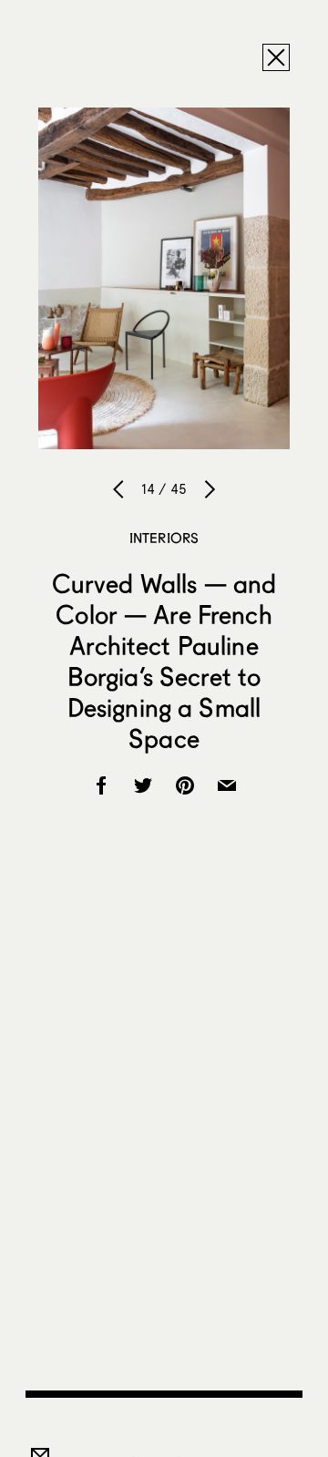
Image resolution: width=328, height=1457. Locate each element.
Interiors (164, 537)
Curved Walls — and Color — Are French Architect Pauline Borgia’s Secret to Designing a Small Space (164, 661)
